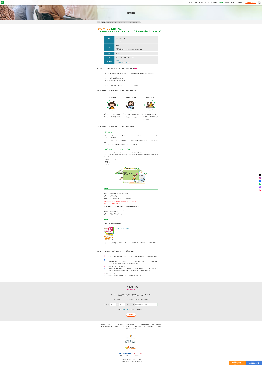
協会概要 (240, 2)
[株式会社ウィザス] (131, 346)
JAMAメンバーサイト (156, 324)
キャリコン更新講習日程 (106, 326)
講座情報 (221, 2)
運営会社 (134, 328)
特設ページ (117, 326)
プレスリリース (111, 324)
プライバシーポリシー (126, 309)
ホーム (190, 2)
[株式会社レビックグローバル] (125, 352)
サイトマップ (138, 326)
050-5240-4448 (119, 61)
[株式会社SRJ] (137, 352)
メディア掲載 (120, 324)
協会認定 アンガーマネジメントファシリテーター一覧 (137, 324)
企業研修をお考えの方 (230, 2)
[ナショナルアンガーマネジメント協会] (131, 335)
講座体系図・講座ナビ (212, 2)
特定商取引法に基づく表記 (149, 326)
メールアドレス (130, 304)
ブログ (159, 326)
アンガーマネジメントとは (200, 2)
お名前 (105, 304)
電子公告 (128, 328)
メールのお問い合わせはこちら (123, 62)
